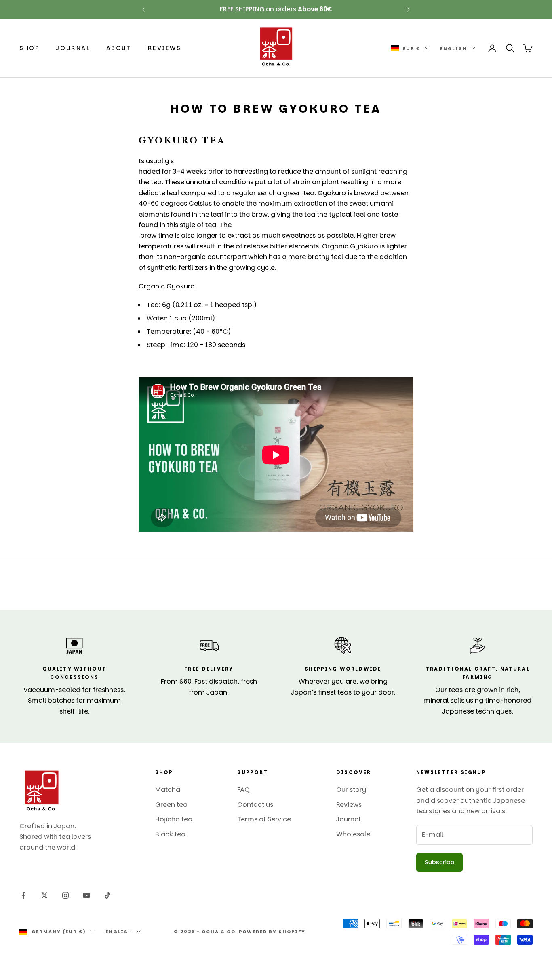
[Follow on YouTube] (86, 895)
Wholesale (353, 834)
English (453, 48)
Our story (351, 789)
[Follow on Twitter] (44, 895)
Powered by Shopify (272, 931)
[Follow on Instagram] (65, 895)
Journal (73, 48)
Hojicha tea (173, 819)
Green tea (171, 804)
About (119, 48)
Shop (29, 48)
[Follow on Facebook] (23, 895)
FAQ (243, 789)
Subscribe (439, 862)
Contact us (255, 804)
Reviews (164, 48)
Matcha (167, 789)
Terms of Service (264, 819)
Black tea (170, 834)
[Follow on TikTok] (107, 895)
